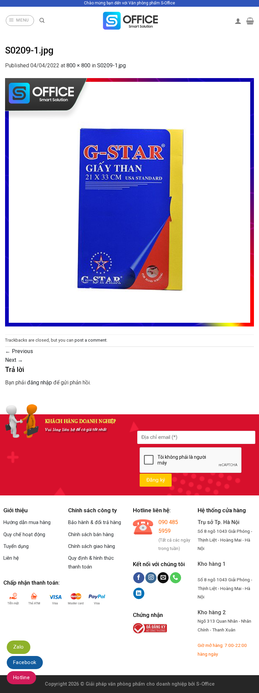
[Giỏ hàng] (250, 20)
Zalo (18, 647)
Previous (19, 351)
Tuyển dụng (16, 546)
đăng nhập (39, 382)
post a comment (91, 340)
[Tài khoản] (238, 20)
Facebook (24, 662)
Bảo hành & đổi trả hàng (94, 522)
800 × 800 (78, 65)
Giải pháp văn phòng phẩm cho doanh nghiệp (136, 684)
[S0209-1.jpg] (129, 202)
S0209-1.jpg (111, 65)
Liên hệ (11, 558)
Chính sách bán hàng (91, 535)
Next (14, 360)
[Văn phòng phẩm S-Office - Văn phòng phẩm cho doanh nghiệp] (129, 20)
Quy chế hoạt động (24, 535)
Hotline (21, 677)
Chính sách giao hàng (91, 546)
